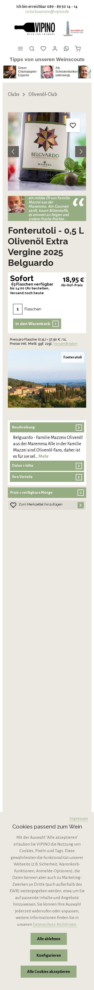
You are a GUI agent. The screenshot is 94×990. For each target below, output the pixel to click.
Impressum (78, 818)
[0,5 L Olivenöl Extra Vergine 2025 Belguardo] (47, 151)
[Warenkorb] (78, 48)
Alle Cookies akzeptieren (48, 972)
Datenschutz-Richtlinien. (55, 924)
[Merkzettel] (43, 48)
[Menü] (20, 48)
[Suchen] (32, 48)
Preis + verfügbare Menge (31, 492)
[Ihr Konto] (55, 48)
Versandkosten (65, 344)
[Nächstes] (80, 151)
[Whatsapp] (66, 48)
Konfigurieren (49, 955)
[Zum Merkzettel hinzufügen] (73, 125)
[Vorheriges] (13, 151)
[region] (47, 151)
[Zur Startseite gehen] (34, 28)
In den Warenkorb (32, 323)
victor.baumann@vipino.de (47, 11)
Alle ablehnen (48, 939)
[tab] (47, 441)
